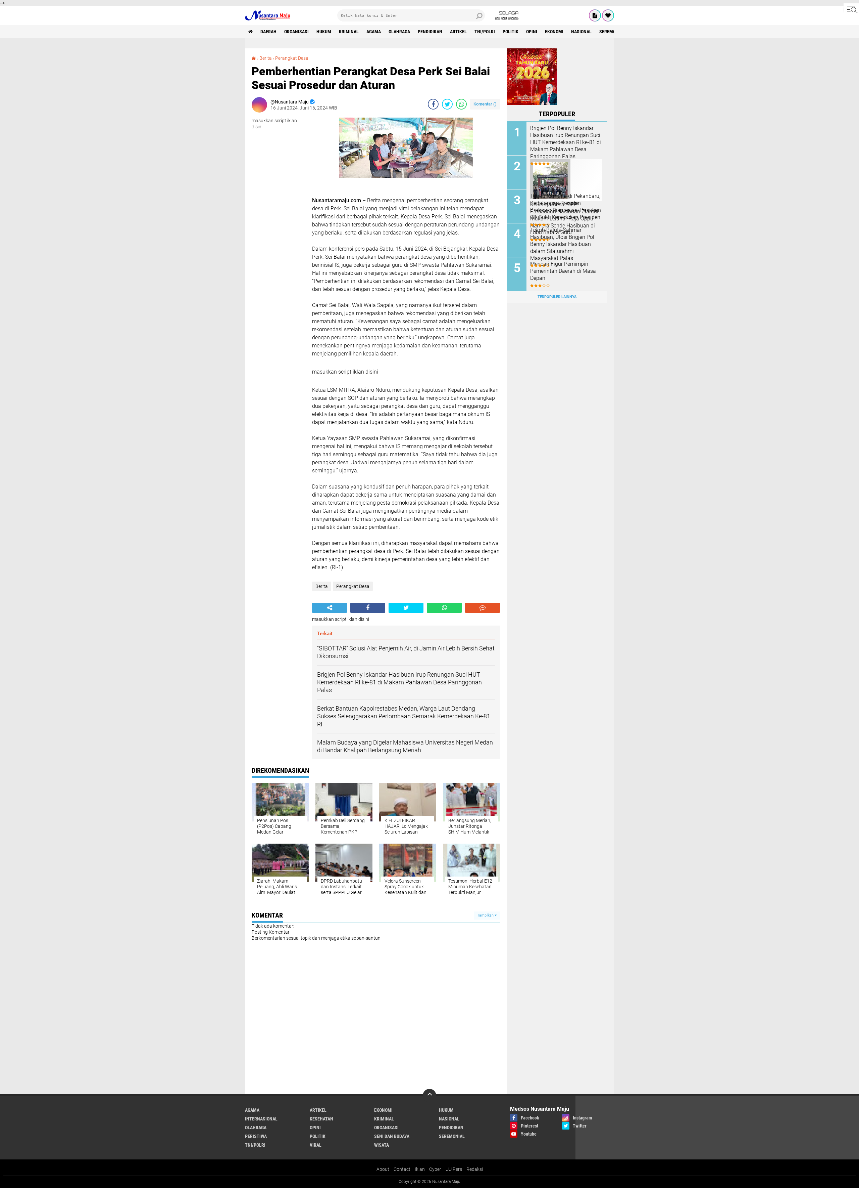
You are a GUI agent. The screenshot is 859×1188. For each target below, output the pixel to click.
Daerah (268, 31)
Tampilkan (486, 915)
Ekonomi (554, 31)
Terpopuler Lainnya (557, 297)
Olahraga (399, 31)
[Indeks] (595, 15)
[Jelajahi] (851, 9)
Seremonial (612, 31)
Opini (531, 31)
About (382, 1169)
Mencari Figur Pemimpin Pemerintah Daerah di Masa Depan (563, 271)
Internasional (261, 1118)
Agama (373, 31)
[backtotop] (429, 1095)
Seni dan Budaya (391, 1136)
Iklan (420, 1169)
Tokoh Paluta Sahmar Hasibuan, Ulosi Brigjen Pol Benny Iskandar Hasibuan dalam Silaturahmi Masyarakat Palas (562, 244)
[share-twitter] (447, 104)
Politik (510, 31)
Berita (265, 58)
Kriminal (349, 31)
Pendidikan (430, 31)
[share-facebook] (433, 104)
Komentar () (485, 104)
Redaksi (474, 1169)
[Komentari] (482, 608)
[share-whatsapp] (461, 104)
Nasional (581, 31)
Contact (402, 1169)
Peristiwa (256, 1136)
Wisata (381, 1145)
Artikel (458, 31)
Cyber (435, 1169)
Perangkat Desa (291, 58)
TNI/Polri (484, 31)
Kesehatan (321, 1118)
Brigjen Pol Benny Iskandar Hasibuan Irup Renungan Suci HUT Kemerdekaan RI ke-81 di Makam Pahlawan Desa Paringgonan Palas (565, 142)
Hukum (323, 31)
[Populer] (608, 15)
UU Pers (454, 1169)
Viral (315, 1145)
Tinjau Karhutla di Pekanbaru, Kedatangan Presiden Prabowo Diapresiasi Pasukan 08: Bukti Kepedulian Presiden (565, 206)
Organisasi (296, 31)
